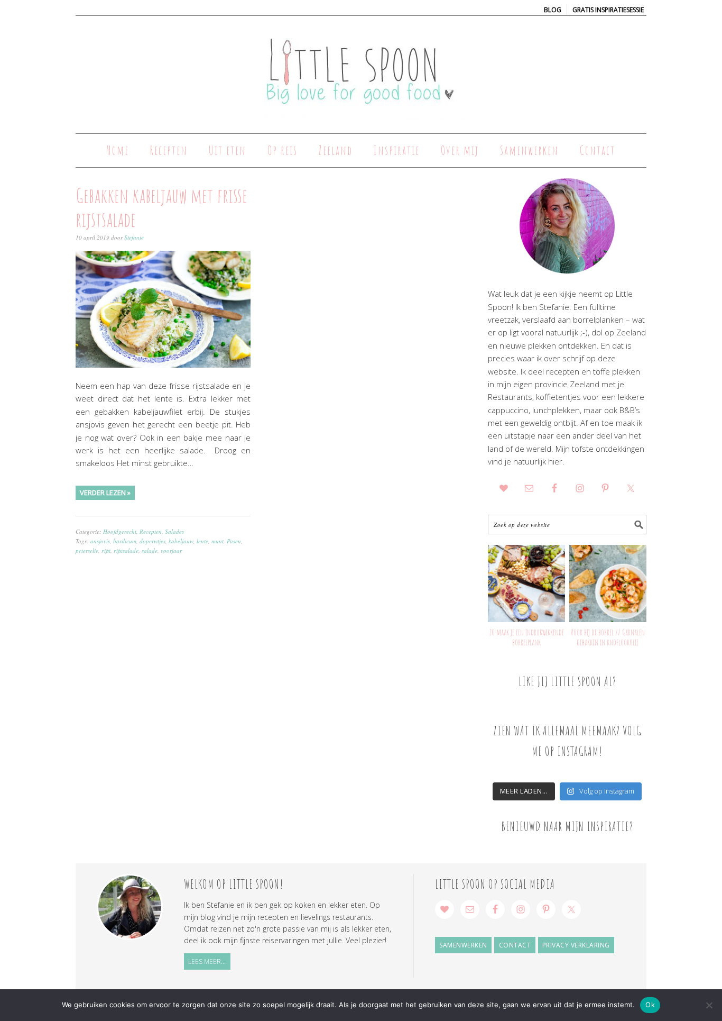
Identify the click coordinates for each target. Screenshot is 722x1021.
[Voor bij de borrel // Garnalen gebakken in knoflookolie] (607, 583)
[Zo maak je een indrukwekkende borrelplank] (526, 583)
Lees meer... (207, 961)
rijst (105, 550)
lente (202, 541)
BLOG (552, 9)
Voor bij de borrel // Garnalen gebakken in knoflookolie (607, 637)
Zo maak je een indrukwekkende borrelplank (526, 637)
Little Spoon (361, 69)
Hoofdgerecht (119, 531)
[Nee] (709, 1005)
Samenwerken (463, 945)
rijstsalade (126, 550)
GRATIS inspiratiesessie (608, 9)
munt (217, 541)
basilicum (124, 541)
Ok (650, 1004)
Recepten (151, 531)
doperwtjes (152, 541)
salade (150, 550)
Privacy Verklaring (576, 945)
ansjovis (100, 541)
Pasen (234, 541)
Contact (515, 945)
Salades (174, 531)
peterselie (87, 550)
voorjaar (171, 550)
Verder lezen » (105, 492)
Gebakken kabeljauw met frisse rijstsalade (161, 207)
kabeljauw (181, 541)
